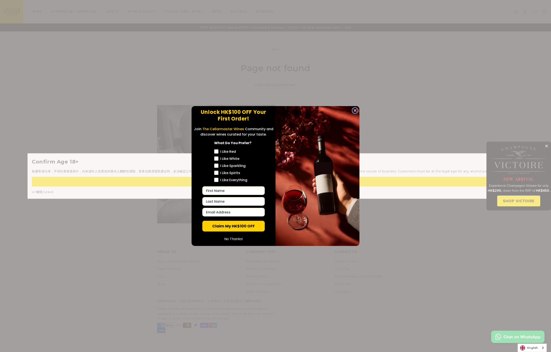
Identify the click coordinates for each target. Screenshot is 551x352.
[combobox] (532, 348)
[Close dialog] (355, 110)
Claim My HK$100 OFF (233, 226)
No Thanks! (233, 238)
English (532, 347)
